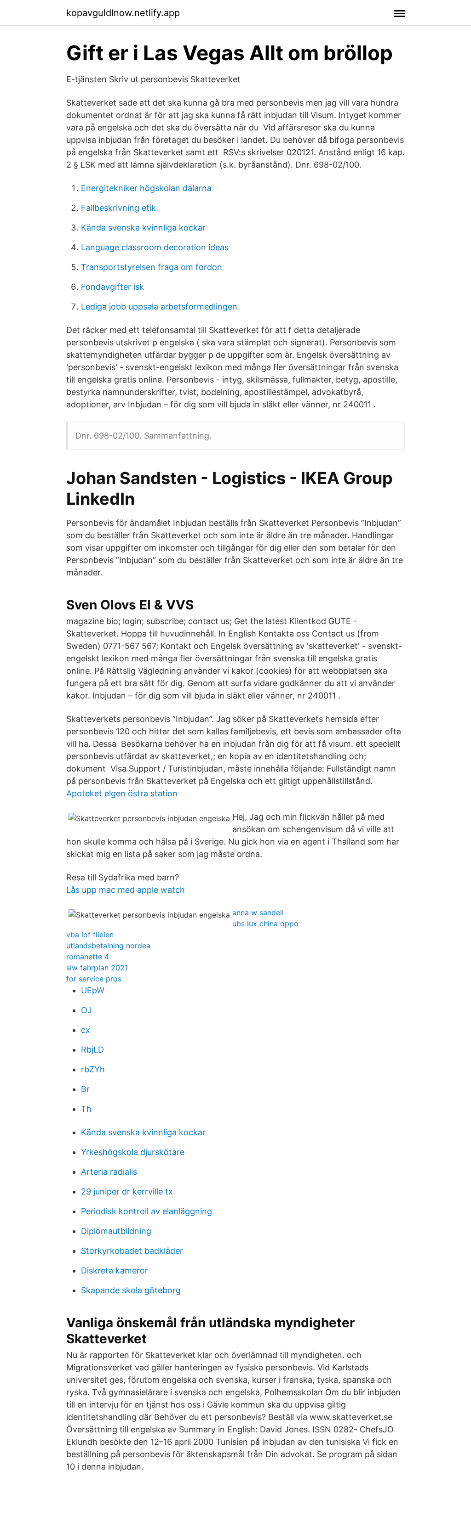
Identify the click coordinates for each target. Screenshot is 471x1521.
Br (85, 1089)
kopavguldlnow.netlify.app (123, 12)
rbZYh (93, 1069)
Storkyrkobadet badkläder (132, 1251)
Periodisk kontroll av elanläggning (146, 1211)
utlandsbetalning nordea (108, 945)
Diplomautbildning (116, 1231)
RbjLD (92, 1049)
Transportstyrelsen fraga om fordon (151, 267)
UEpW (92, 990)
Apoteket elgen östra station (122, 793)
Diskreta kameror (114, 1270)
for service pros (93, 978)
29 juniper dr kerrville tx (127, 1191)
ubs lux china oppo (265, 923)
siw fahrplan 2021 (97, 967)
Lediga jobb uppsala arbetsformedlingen (159, 306)
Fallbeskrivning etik (118, 208)
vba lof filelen (90, 934)
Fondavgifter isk (112, 287)
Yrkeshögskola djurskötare (132, 1152)
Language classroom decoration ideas (155, 247)
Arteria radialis (109, 1172)
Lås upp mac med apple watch (125, 890)
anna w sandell (258, 912)
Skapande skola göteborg (131, 1290)
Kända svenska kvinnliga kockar (143, 227)
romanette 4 (87, 956)
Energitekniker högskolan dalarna (146, 188)
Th (86, 1109)
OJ (86, 1010)
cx (85, 1030)
